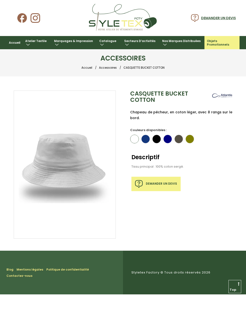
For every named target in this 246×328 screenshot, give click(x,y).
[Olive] (190, 139)
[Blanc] (134, 139)
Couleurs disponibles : (148, 130)
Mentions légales (30, 269)
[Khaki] (179, 139)
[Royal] (145, 139)
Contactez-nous (19, 276)
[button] (37, 42)
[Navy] (168, 139)
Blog (9, 269)
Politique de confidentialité (67, 269)
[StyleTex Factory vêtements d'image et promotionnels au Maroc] (123, 31)
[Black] (157, 139)
